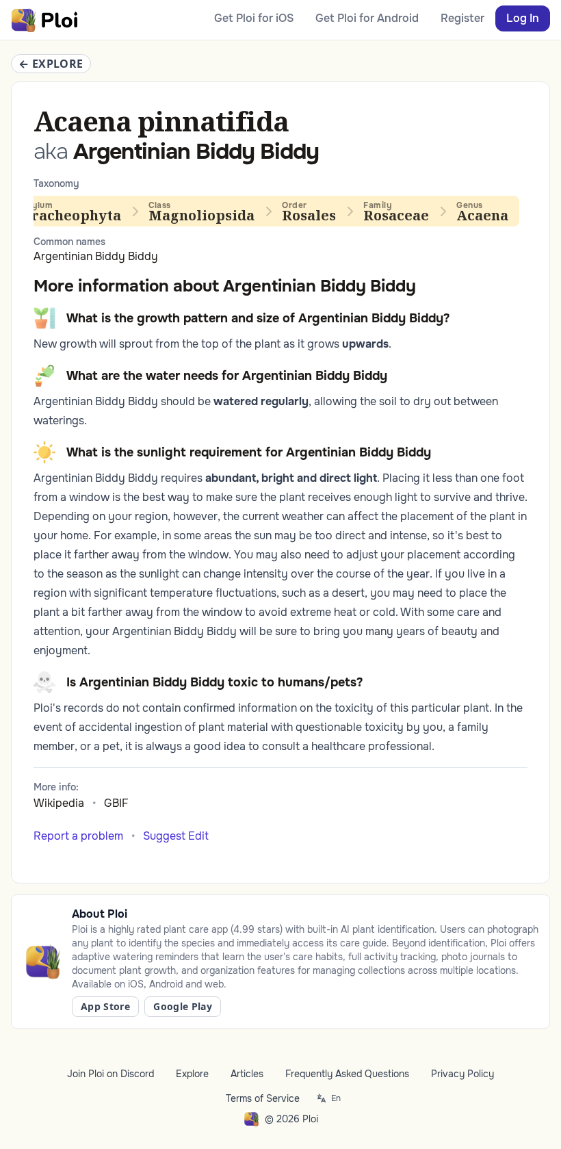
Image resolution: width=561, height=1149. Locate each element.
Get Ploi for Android (367, 18)
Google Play (182, 1006)
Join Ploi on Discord (110, 1074)
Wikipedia (59, 803)
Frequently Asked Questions (347, 1074)
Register (462, 18)
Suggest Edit (176, 836)
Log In (522, 18)
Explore (192, 1074)
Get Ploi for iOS (253, 18)
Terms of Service (263, 1098)
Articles (247, 1074)
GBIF (116, 803)
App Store (105, 1006)
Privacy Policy (462, 1074)
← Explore (50, 63)
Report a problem (78, 836)
